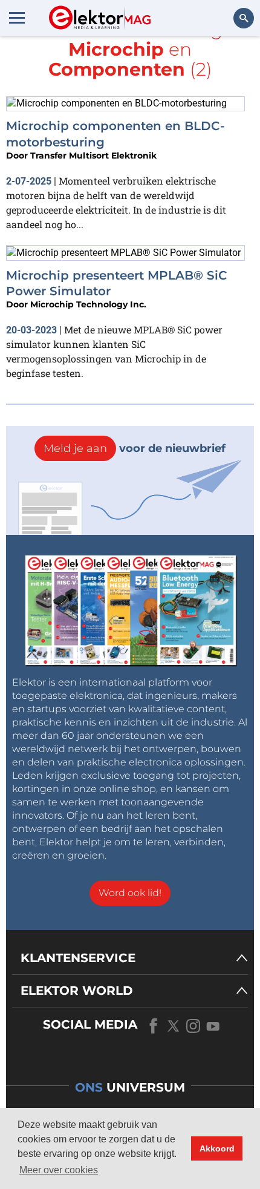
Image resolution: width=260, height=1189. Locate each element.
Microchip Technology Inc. (88, 304)
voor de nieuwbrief (135, 448)
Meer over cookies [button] (58, 1170)
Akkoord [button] (217, 1148)
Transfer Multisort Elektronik (93, 155)
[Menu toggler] (17, 17)
